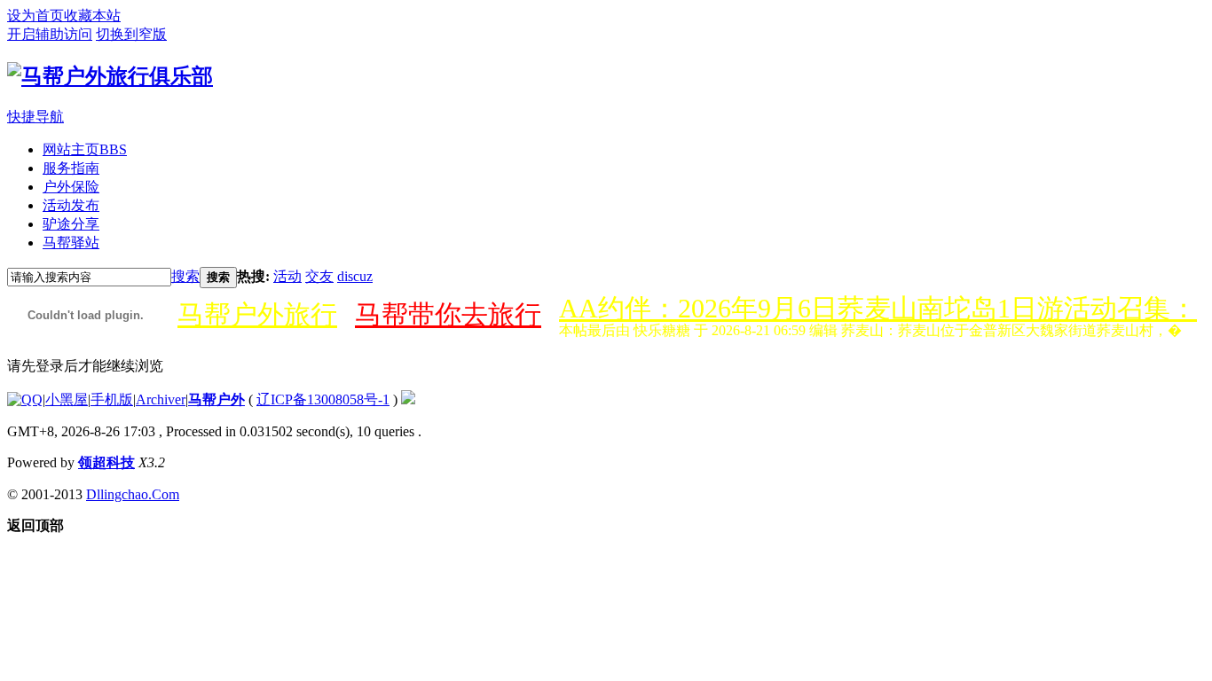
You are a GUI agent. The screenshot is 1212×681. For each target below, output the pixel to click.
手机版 (112, 399)
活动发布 (71, 205)
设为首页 (35, 15)
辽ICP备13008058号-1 (323, 399)
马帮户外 (216, 399)
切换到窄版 (131, 34)
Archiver (160, 399)
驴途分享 (71, 223)
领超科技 (106, 462)
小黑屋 (66, 399)
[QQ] (25, 399)
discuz (355, 276)
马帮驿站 (71, 242)
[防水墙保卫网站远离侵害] (408, 399)
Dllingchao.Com (132, 494)
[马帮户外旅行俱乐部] (110, 76)
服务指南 (71, 168)
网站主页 (85, 149)
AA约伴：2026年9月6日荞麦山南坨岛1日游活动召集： (878, 308)
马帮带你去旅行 (448, 314)
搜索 (185, 276)
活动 (287, 276)
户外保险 (71, 186)
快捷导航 (35, 116)
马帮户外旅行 (257, 314)
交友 (319, 276)
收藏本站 (92, 15)
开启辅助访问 (49, 34)
